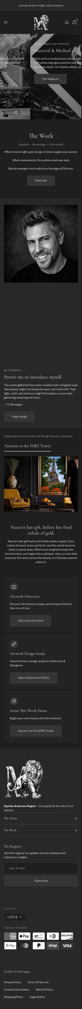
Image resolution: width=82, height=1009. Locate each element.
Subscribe (39, 883)
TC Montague (22, 974)
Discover (40, 183)
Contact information (16, 992)
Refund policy (44, 992)
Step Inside (19, 419)
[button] (6, 22)
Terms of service (38, 985)
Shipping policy (13, 999)
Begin (16, 77)
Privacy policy (12, 985)
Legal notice (37, 999)
